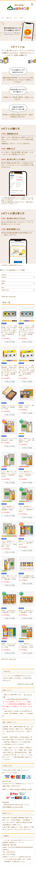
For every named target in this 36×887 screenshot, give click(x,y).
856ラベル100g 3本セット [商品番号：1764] (26, 611)
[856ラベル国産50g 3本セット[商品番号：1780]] (27, 564)
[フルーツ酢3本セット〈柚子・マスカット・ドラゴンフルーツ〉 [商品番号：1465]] (9, 529)
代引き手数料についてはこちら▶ (12, 807)
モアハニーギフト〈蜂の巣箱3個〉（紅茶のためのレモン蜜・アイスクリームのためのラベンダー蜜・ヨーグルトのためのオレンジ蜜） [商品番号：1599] (9, 370)
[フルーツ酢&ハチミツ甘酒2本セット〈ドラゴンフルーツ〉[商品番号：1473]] (9, 460)
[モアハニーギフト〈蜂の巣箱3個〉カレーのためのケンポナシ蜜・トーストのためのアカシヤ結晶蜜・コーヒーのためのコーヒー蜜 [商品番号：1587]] (27, 354)
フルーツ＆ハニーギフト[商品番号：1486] (9, 439)
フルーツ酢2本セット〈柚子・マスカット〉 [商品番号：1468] (8, 508)
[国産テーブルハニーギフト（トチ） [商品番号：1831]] (27, 529)
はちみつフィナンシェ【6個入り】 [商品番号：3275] (8, 407)
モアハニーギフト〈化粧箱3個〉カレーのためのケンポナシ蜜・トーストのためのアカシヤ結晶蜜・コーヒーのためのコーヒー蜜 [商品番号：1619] (9, 331)
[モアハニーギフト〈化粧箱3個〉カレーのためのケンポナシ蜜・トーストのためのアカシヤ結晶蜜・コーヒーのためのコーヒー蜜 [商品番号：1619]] (9, 314)
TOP (2, 17)
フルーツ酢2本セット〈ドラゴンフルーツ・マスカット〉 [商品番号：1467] (26, 509)
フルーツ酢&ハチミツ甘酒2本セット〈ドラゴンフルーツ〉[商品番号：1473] (9, 474)
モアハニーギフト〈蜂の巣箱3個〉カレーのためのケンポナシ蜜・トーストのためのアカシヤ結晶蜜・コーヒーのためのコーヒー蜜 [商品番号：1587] (26, 370)
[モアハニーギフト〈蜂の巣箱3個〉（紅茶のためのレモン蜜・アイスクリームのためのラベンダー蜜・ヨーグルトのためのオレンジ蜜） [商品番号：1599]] (9, 354)
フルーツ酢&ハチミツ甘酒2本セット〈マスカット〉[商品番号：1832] (9, 577)
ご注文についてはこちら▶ (25, 684)
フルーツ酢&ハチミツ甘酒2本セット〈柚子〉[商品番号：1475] (26, 440)
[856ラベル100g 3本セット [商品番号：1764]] (27, 599)
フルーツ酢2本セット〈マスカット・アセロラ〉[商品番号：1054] (26, 645)
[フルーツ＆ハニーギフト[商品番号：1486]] (9, 426)
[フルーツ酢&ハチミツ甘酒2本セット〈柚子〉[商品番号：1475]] (27, 426)
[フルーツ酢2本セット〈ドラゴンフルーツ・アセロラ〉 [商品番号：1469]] (27, 460)
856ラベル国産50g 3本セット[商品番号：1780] (26, 576)
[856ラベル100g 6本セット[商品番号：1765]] (9, 599)
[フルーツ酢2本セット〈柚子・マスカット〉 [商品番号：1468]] (9, 494)
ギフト (15, 17)
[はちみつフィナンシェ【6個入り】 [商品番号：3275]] (9, 393)
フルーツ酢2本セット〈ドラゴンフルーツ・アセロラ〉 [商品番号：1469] (26, 474)
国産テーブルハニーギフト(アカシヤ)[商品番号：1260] (9, 645)
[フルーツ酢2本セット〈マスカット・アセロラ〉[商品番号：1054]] (27, 632)
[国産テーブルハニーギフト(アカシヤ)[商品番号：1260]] (9, 632)
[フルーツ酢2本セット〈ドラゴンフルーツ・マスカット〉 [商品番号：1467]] (27, 494)
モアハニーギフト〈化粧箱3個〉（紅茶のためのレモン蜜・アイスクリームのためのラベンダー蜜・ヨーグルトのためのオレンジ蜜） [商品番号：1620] (26, 331)
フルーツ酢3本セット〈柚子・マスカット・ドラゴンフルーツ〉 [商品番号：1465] (9, 543)
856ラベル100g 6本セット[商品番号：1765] (9, 611)
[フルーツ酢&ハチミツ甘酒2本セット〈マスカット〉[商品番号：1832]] (9, 564)
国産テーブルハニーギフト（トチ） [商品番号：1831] (26, 542)
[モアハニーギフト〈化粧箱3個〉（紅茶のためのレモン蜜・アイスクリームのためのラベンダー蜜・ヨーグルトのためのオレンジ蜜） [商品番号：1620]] (27, 314)
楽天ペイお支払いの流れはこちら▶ (21, 789)
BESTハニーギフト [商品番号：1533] (26, 406)
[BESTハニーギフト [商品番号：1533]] (27, 393)
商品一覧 (8, 17)
